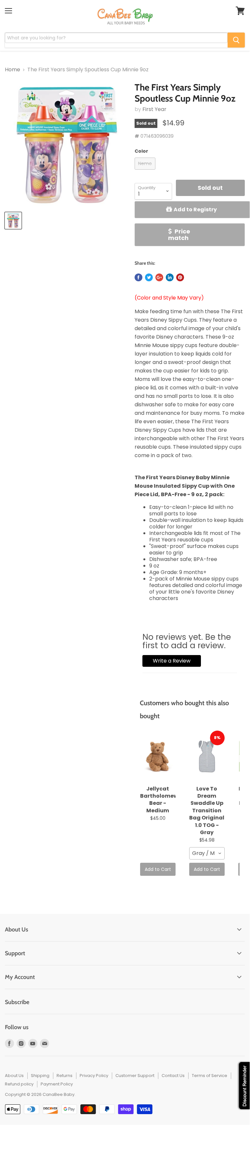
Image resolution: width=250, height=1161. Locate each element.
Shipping (40, 1075)
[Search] (236, 40)
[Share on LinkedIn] (170, 277)
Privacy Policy (94, 1075)
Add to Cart (158, 869)
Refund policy (19, 1084)
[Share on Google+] (159, 277)
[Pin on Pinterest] (180, 277)
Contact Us (173, 1075)
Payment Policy (57, 1084)
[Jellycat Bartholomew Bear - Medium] (158, 757)
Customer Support (134, 1075)
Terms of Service (209, 1075)
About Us (14, 1075)
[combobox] (207, 853)
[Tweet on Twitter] (149, 277)
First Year (154, 109)
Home (12, 69)
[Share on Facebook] (138, 277)
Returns (64, 1075)
